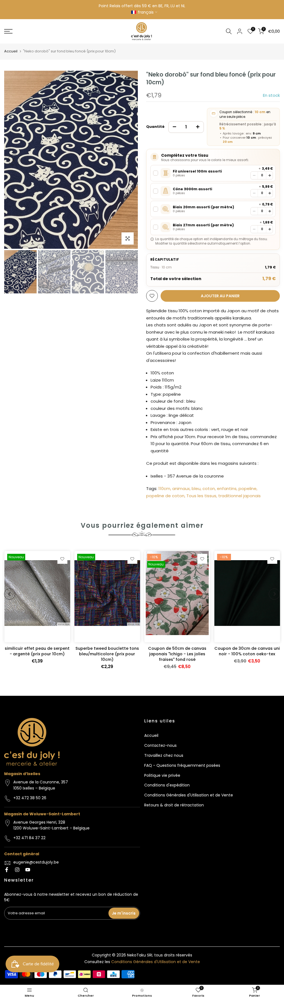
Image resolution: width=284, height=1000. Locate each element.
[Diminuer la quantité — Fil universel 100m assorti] (254, 175)
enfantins (227, 488)
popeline (248, 488)
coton (208, 488)
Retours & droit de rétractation (174, 805)
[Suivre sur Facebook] (6, 869)
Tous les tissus (201, 496)
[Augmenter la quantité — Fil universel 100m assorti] (269, 175)
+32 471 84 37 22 (29, 838)
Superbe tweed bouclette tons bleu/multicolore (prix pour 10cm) (107, 654)
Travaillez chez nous (163, 755)
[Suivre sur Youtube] (27, 869)
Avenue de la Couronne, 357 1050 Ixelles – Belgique (40, 785)
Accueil (10, 51)
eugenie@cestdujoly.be (36, 862)
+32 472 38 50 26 (29, 798)
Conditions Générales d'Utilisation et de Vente (188, 795)
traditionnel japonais (239, 496)
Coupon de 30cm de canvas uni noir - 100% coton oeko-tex (247, 651)
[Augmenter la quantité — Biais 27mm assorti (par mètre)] (269, 229)
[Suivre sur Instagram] (17, 869)
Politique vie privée (162, 775)
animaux (181, 488)
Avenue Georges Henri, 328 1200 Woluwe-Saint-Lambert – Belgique (51, 825)
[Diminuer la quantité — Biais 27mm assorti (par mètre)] (254, 229)
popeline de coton (165, 496)
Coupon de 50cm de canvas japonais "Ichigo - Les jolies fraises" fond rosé (177, 654)
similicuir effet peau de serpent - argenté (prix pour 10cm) (37, 651)
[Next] (128, 159)
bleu (196, 488)
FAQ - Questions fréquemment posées (182, 765)
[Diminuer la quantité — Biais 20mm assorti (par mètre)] (254, 211)
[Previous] (13, 159)
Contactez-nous (160, 745)
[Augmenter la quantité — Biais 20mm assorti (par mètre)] (269, 211)
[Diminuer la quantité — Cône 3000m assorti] (254, 193)
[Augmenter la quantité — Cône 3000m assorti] (269, 193)
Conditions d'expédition (167, 785)
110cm (164, 488)
